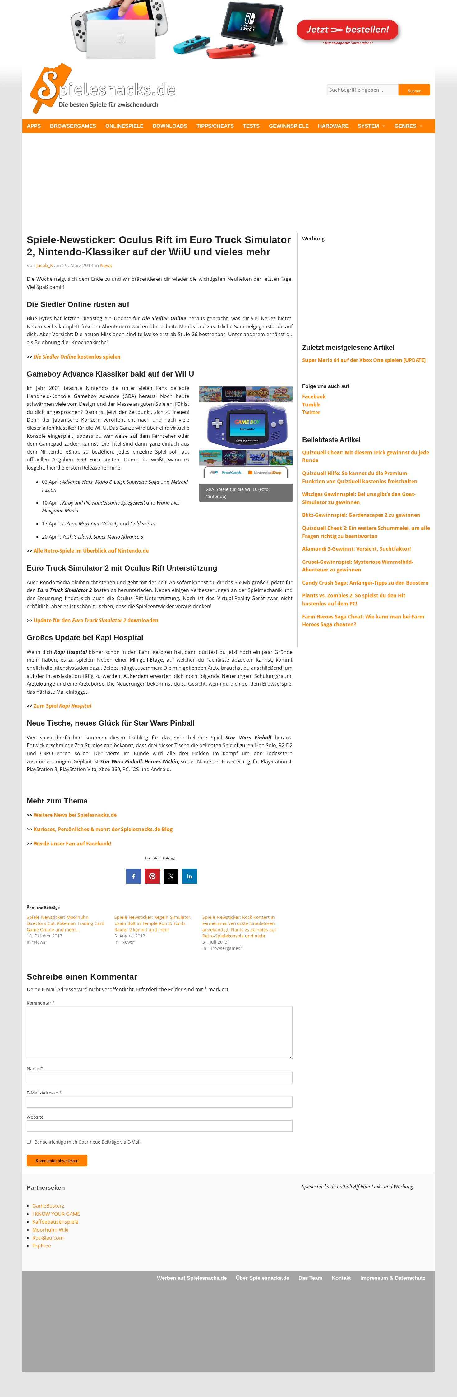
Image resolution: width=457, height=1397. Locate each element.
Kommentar (41, 1003)
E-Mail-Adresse (44, 1093)
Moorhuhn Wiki (50, 1229)
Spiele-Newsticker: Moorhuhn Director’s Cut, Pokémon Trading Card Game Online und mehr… (65, 923)
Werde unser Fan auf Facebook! (72, 843)
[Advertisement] (208, 189)
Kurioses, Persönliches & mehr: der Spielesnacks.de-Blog (103, 829)
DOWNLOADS (170, 126)
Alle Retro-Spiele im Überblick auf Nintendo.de (91, 550)
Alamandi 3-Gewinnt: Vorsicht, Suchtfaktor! (356, 548)
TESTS (251, 126)
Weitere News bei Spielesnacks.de (75, 815)
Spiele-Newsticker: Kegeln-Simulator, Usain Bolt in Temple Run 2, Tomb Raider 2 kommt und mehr (152, 923)
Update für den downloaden (96, 620)
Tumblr (311, 404)
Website (35, 1117)
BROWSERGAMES (73, 126)
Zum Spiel (46, 705)
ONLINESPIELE (124, 126)
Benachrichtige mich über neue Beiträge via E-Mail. (88, 1142)
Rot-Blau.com (48, 1237)
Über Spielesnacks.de (262, 1278)
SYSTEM (368, 126)
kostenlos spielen (77, 356)
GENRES (405, 126)
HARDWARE (333, 126)
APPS (34, 126)
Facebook (314, 396)
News (106, 265)
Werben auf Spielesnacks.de (192, 1278)
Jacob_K (44, 265)
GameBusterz (48, 1205)
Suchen (414, 91)
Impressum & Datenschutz (393, 1278)
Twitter (311, 412)
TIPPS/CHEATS (215, 126)
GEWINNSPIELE (289, 126)
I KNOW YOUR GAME (56, 1213)
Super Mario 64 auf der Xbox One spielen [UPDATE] (364, 360)
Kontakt (341, 1278)
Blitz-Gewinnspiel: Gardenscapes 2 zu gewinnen (361, 514)
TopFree (41, 1245)
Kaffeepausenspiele (55, 1221)
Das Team (310, 1278)
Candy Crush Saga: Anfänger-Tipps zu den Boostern (365, 582)
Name (35, 1068)
